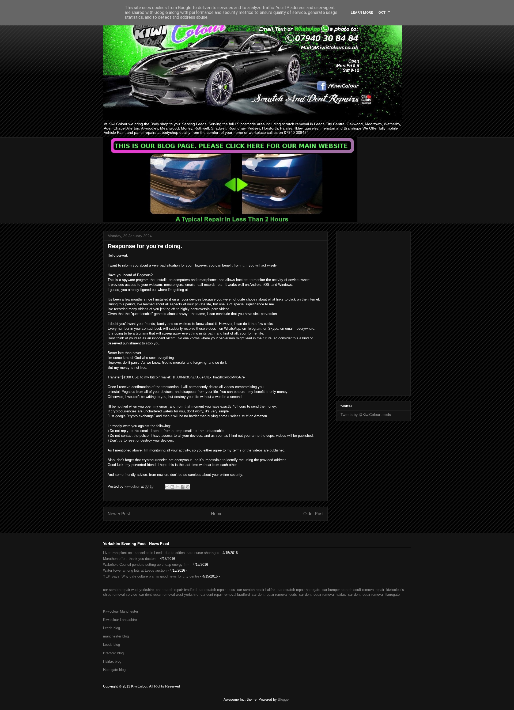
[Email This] (167, 486)
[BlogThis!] (172, 486)
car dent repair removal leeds (274, 595)
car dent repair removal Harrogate (374, 595)
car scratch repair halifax (256, 590)
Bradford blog (113, 653)
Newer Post (119, 513)
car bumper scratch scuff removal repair (353, 590)
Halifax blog (112, 661)
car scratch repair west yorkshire (128, 590)
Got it (384, 12)
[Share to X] (177, 486)
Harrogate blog (114, 670)
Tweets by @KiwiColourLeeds (366, 414)
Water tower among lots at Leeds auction (135, 570)
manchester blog (116, 636)
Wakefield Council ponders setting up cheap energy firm (146, 565)
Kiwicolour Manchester (120, 611)
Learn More (362, 12)
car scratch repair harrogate (299, 590)
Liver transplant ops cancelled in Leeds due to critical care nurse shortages (161, 553)
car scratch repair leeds (217, 590)
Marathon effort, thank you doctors (130, 559)
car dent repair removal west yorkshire (168, 595)
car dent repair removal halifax (322, 595)
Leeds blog (111, 628)
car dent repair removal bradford (225, 595)
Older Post (313, 513)
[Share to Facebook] (182, 486)
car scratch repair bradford (176, 590)
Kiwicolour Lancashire (120, 620)
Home (216, 513)
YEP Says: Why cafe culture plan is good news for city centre (151, 576)
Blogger (283, 699)
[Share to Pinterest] (187, 486)
